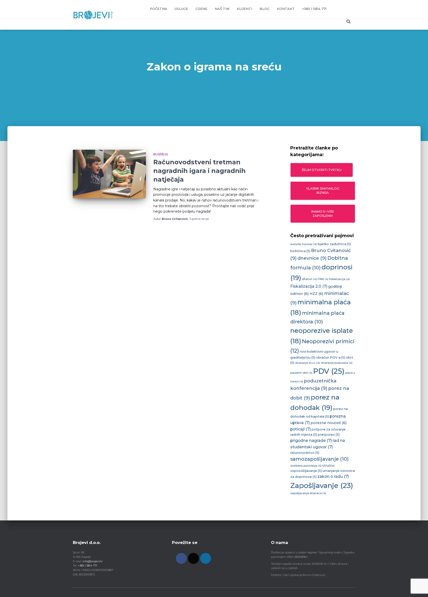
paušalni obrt (301, 372)
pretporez (329, 434)
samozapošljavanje (319, 459)
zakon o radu (333, 476)
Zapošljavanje (321, 485)
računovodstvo (304, 453)
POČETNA (158, 9)
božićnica (300, 251)
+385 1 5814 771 (314, 9)
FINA (323, 279)
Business (160, 154)
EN (349, 9)
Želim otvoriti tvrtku (322, 170)
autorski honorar (303, 244)
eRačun (309, 279)
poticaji (300, 429)
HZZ (316, 293)
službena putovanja (305, 465)
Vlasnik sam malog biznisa (322, 191)
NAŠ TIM (222, 9)
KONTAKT (286, 9)
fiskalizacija (339, 279)
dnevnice (312, 258)
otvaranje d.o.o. (307, 363)
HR (336, 9)
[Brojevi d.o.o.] (93, 15)
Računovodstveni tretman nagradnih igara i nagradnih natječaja (199, 170)
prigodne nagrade (311, 440)
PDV (329, 371)
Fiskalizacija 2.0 (308, 286)
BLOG (264, 9)
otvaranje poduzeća (336, 363)
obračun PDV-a (330, 357)
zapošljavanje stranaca (308, 493)
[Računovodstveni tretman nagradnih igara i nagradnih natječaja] (109, 174)
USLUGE (181, 9)
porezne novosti (329, 423)
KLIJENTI (244, 9)
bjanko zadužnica (334, 244)
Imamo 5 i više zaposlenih (322, 214)
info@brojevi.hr (92, 561)
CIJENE (201, 9)
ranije (199, 219)
